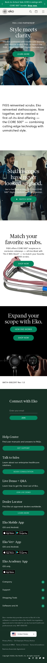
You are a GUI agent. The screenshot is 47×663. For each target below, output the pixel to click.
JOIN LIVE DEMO (23, 492)
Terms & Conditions (37, 645)
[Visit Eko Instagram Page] (36, 658)
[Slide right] (44, 4)
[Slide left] (2, 4)
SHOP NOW (23, 264)
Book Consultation (23, 472)
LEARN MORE (23, 54)
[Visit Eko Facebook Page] (33, 658)
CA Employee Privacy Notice (24, 641)
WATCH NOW (25, 199)
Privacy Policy (7, 641)
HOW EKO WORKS (23, 329)
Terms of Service (22, 645)
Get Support (23, 448)
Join (23, 418)
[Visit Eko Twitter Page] (40, 658)
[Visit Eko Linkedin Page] (29, 658)
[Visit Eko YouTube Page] (43, 658)
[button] (43, 11)
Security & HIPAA (9, 645)
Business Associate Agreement (14, 649)
